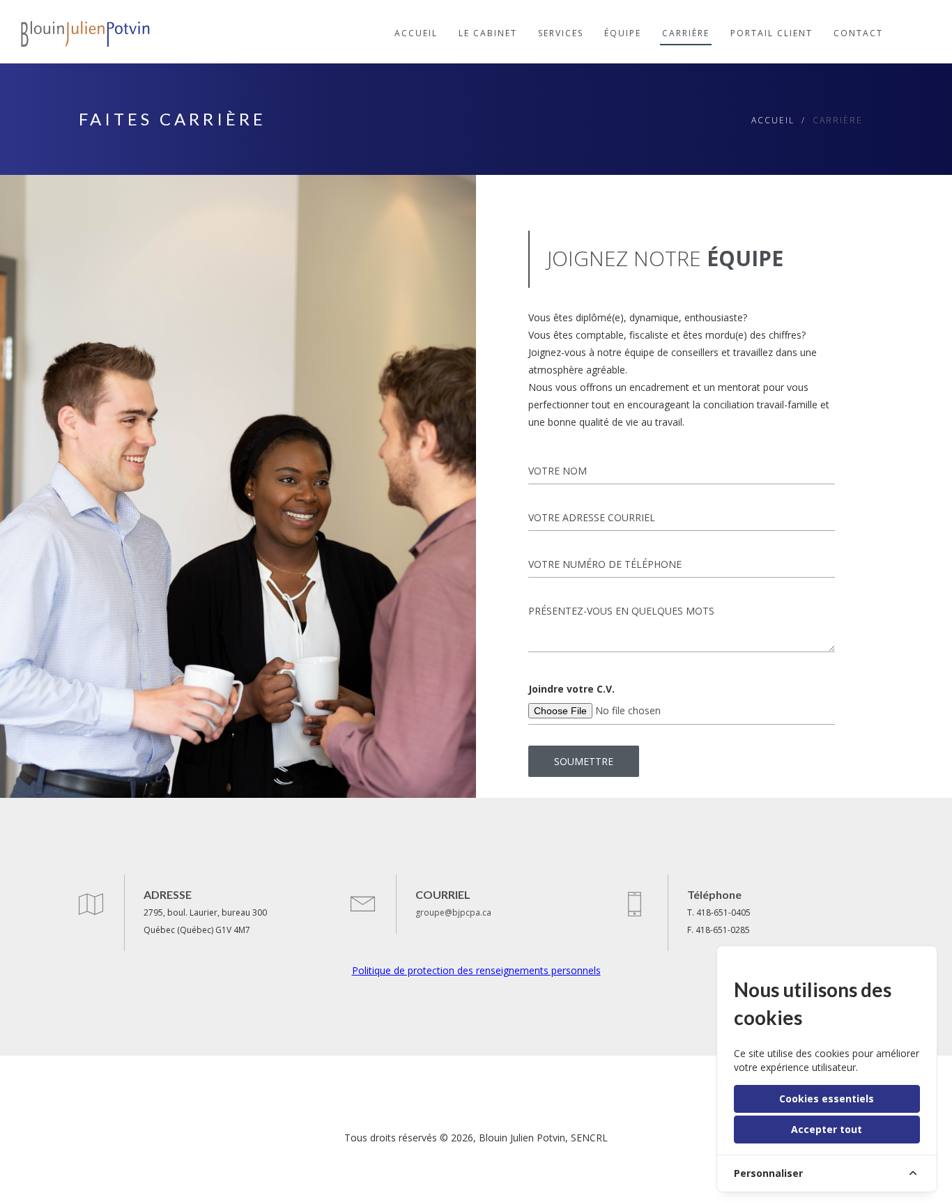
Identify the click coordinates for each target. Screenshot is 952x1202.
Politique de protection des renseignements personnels (476, 970)
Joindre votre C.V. (571, 688)
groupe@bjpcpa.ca (453, 912)
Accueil (772, 120)
